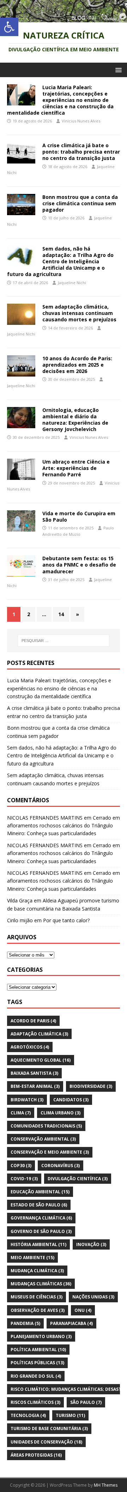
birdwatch (27, 1100)
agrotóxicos (30, 1047)
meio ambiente (32, 1258)
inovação (91, 1244)
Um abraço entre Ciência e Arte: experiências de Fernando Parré (76, 468)
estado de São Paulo (39, 1205)
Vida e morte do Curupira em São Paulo (78, 516)
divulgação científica (78, 1179)
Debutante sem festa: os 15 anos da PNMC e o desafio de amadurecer (79, 564)
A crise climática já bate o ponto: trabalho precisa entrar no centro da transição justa (81, 151)
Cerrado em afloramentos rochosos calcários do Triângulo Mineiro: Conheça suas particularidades (63, 825)
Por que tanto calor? (66, 920)
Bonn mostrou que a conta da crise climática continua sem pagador (80, 203)
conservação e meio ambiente (50, 1152)
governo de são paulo (41, 1231)
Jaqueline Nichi (72, 282)
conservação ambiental (43, 1139)
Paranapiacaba (71, 1323)
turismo (70, 1415)
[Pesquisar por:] (63, 641)
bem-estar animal (35, 1086)
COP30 (21, 1166)
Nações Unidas (93, 1297)
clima (21, 1113)
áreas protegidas (36, 1455)
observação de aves (38, 1310)
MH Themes (105, 1485)
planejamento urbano (41, 1336)
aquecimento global (41, 1060)
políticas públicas (37, 1363)
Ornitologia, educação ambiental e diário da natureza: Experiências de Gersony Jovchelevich (75, 420)
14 (61, 614)
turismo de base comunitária (49, 1428)
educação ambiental (40, 1192)
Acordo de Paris (33, 1021)
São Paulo (86, 1402)
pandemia (25, 1323)
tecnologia (28, 1415)
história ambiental (38, 1244)
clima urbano (60, 1113)
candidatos (71, 1100)
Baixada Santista (34, 1073)
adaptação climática (39, 1034)
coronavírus (60, 1166)
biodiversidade (90, 1086)
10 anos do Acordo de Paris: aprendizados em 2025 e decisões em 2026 (77, 364)
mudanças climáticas (41, 1284)
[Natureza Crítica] (63, 18)
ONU (82, 1310)
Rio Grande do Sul (36, 1376)
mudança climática (37, 1271)
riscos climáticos (35, 1402)
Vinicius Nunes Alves (81, 121)
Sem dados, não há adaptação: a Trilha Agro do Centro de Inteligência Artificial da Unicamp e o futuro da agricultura (60, 261)
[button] (9, 27)
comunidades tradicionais (46, 1126)
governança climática (41, 1218)
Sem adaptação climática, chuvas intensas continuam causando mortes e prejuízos (79, 313)
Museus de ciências (36, 1297)
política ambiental (38, 1350)
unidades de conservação (46, 1442)
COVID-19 (24, 1179)
